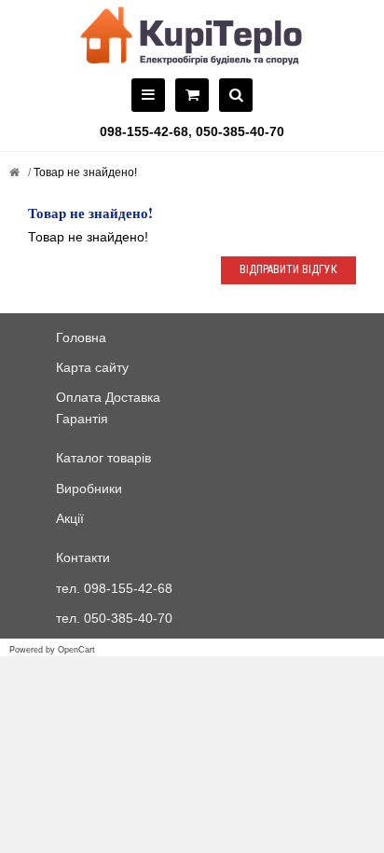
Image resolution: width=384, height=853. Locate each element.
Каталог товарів (103, 457)
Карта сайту (92, 367)
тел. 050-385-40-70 (114, 618)
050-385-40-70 (240, 131)
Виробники (89, 488)
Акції (70, 518)
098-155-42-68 (144, 131)
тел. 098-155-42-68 (114, 588)
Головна (81, 337)
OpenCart (76, 649)
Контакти (83, 557)
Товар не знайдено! (84, 172)
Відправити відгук (288, 269)
